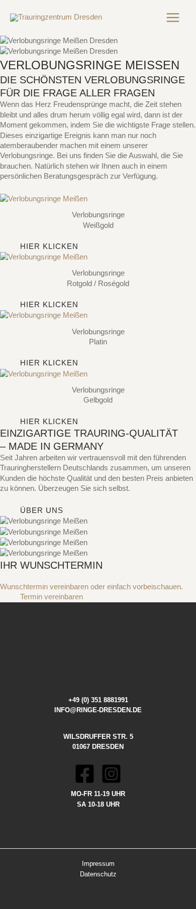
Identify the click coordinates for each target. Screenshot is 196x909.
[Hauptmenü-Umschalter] (173, 18)
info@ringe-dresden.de (98, 710)
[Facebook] (84, 773)
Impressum (98, 863)
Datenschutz (98, 874)
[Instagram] (111, 773)
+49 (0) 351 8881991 (98, 700)
